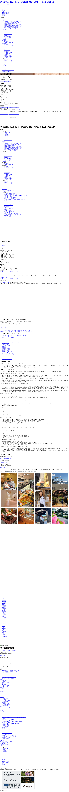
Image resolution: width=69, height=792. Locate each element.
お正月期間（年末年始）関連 (9, 193)
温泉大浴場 (4, 39)
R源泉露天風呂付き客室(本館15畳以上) (11, 23)
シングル (3, 103)
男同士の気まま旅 (7, 55)
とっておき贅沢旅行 (8, 52)
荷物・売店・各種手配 (8, 208)
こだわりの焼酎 (7, 38)
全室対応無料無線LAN (8, 42)
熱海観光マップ (7, 44)
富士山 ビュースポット (6, 696)
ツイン (8, 103)
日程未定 (10, 85)
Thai (3, 11)
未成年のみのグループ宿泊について (10, 194)
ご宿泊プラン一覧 (3, 277)
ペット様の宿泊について (8, 205)
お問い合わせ (4, 189)
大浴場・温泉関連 (7, 210)
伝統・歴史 (4, 65)
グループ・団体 (5, 62)
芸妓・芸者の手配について (9, 216)
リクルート (2, 745)
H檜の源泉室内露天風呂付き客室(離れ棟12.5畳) (13, 25)
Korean (3, 14)
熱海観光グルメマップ (8, 45)
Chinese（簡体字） (5, 13)
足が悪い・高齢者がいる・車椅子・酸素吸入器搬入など (14, 199)
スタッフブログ (5, 66)
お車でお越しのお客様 (8, 61)
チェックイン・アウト (8, 196)
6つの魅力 (4, 64)
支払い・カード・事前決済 (9, 198)
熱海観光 (4, 43)
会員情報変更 (6, 135)
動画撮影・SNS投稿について (9, 215)
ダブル (12, 103)
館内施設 (4, 40)
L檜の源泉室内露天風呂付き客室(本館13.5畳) (12, 24)
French (3, 15)
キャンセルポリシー (15, 107)
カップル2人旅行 (7, 53)
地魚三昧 (4, 680)
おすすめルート (7, 46)
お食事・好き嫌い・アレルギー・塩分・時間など (11, 342)
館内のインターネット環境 (9, 211)
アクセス (6, 59)
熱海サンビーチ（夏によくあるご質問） (11, 213)
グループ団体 (4, 188)
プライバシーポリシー (6, 71)
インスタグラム (14, 650)
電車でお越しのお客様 (8, 60)
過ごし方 (2, 697)
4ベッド (3, 104)
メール (1, 650)
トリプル (17, 103)
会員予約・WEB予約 (8, 209)
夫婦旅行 (6, 54)
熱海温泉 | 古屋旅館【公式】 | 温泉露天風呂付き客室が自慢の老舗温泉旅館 (27, 2)
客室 (3, 20)
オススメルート (7, 168)
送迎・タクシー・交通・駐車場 (10, 197)
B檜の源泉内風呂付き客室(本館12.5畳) (11, 27)
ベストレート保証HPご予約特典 (8, 70)
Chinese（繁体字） (5, 12)
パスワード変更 (7, 136)
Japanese (3, 9)
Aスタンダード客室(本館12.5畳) (10, 28)
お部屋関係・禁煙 (5, 343)
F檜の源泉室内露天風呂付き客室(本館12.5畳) (12, 26)
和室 (7, 104)
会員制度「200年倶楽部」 (5, 744)
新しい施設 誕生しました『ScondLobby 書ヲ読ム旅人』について (16, 195)
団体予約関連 (6, 206)
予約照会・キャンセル (4, 107)
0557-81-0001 (19, 109)
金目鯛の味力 (6, 33)
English (3, 10)
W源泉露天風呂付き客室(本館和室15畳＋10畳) (12, 21)
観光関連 (6, 207)
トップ (3, 19)
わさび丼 (6, 35)
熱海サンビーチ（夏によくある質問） (9, 353)
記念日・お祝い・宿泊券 (8, 200)
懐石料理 (4, 29)
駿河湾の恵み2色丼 (7, 36)
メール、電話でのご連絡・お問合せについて (12, 214)
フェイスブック (8, 650)
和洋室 (11, 104)
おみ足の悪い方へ (7, 57)
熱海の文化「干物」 (8, 34)
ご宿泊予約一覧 (7, 132)
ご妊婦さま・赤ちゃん (8, 204)
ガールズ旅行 (6, 51)
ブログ (4, 650)
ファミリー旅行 (7, 50)
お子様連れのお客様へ (8, 56)
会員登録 (10, 107)
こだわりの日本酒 (7, 37)
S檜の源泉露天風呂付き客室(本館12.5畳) (11, 22)
